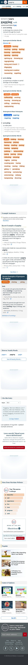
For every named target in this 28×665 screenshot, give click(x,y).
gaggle (20, 354)
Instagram (22, 648)
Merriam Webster (5, 627)
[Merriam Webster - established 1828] (5, 2)
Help (7, 640)
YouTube (16, 648)
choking (14, 282)
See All (13, 618)
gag (15, 25)
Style (3, 403)
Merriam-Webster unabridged (14, 447)
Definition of (8, 316)
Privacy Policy (9, 644)
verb (15, 22)
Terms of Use (19, 644)
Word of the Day (14, 525)
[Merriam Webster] (14, 522)
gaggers (4, 354)
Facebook (5, 648)
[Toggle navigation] (2, 2)
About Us (13, 640)
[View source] (11, 244)
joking (22, 282)
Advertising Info (9, 642)
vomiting (6, 282)
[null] (19, 528)
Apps (19, 640)
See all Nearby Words (13, 359)
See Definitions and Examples (13, 531)
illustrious (13, 528)
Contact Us (19, 642)
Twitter (11, 648)
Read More (6, 220)
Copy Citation (15, 419)
